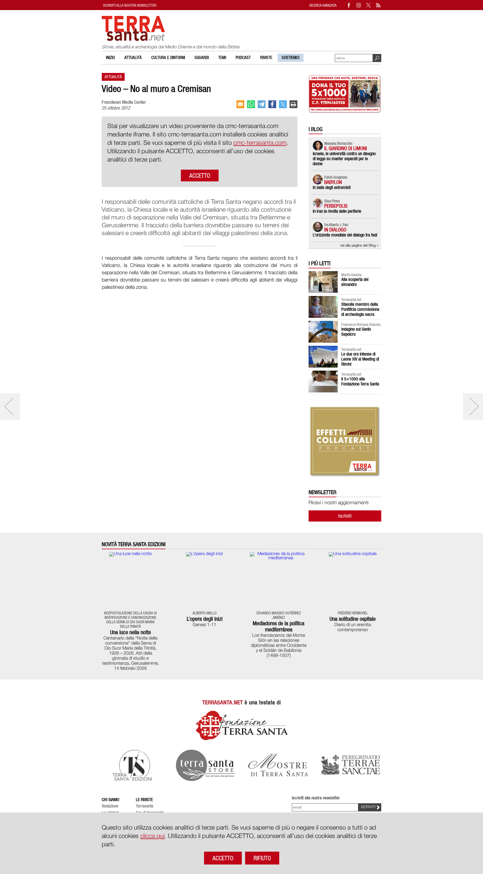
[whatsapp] (251, 104)
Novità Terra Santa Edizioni (133, 544)
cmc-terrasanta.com (260, 143)
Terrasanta (144, 806)
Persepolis (335, 206)
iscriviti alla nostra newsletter (129, 5)
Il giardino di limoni (345, 148)
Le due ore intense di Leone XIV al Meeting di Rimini (360, 359)
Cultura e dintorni (168, 57)
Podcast (243, 57)
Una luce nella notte (130, 632)
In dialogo (335, 230)
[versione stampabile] (293, 104)
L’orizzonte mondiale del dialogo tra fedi (345, 235)
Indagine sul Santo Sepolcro (356, 331)
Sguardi (202, 57)
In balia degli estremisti (332, 187)
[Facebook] (349, 5)
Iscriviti (345, 516)
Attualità (133, 57)
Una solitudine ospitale (353, 618)
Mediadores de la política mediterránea (278, 626)
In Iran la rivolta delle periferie (337, 211)
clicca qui (152, 836)
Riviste (266, 57)
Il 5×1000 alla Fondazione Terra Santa (360, 381)
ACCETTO (199, 175)
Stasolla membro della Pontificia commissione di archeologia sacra (360, 309)
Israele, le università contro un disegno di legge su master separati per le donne (344, 158)
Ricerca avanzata (323, 5)
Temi (222, 57)
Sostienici (290, 57)
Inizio (110, 57)
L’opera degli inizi (204, 618)
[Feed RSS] (378, 5)
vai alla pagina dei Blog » (359, 245)
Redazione (110, 806)
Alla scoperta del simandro (354, 282)
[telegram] (262, 104)
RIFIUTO (262, 858)
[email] (240, 104)
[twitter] (283, 104)
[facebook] (272, 104)
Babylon (333, 182)
